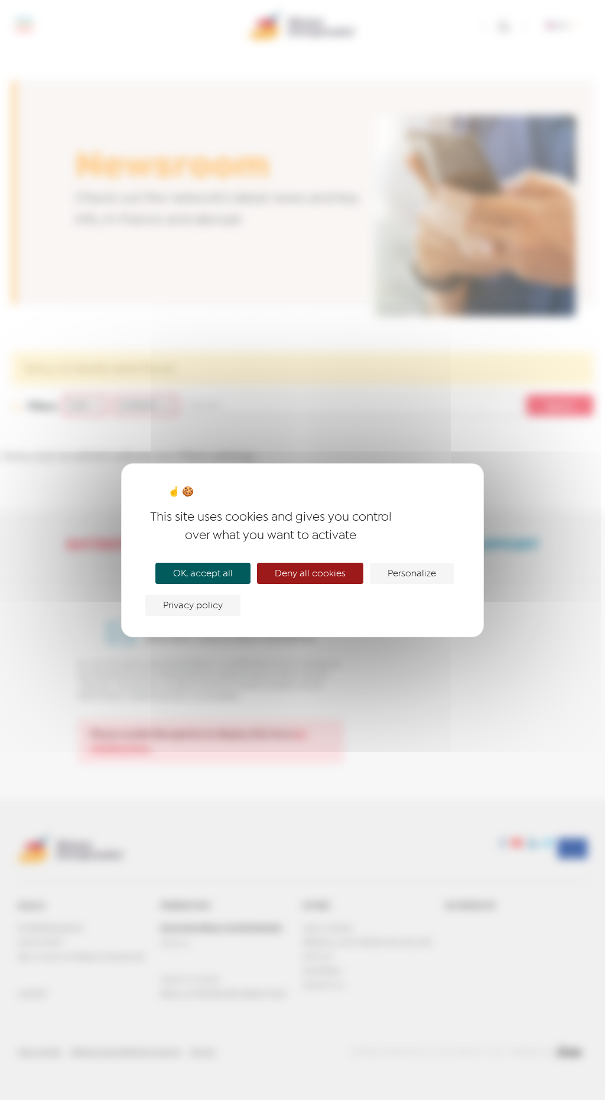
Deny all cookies (310, 573)
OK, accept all (203, 573)
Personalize (412, 573)
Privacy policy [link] (193, 605)
